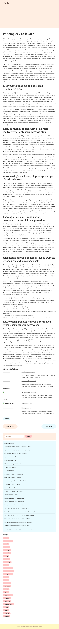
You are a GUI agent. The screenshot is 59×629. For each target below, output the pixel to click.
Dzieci (6, 544)
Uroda (6, 607)
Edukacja (7, 550)
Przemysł (6, 583)
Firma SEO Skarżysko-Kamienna (13, 474)
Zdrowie (6, 418)
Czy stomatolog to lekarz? (29, 381)
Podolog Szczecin (27, 403)
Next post (49, 426)
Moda (6, 565)
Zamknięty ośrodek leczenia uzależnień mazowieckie (19, 515)
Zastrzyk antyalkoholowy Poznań (13, 491)
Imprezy (6, 559)
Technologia (7, 595)
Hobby (6, 556)
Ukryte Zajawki (8, 604)
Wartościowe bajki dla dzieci (12, 463)
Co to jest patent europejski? (12, 477)
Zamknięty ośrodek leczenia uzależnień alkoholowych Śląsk (21, 512)
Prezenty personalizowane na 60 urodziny (16, 505)
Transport (7, 598)
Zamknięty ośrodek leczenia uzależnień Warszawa (18, 518)
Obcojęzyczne (8, 574)
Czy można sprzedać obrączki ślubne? (15, 481)
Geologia (6, 553)
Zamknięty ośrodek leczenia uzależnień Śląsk (17, 508)
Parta (6, 2)
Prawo (6, 580)
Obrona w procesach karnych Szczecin (15, 453)
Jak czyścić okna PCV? (10, 470)
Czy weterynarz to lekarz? (29, 392)
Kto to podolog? (26, 408)
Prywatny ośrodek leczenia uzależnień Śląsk (17, 525)
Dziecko (6, 547)
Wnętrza (6, 613)
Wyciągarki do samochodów (12, 484)
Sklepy (6, 589)
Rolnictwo (7, 586)
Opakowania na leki (10, 457)
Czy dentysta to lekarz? (28, 372)
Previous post (10, 426)
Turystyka (7, 601)
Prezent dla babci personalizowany (14, 498)
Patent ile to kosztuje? (10, 467)
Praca (6, 577)
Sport (5, 592)
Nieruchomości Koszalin (11, 494)
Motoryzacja (7, 568)
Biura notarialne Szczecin (11, 488)
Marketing (7, 562)
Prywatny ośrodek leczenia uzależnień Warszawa (18, 522)
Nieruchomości (8, 571)
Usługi (6, 610)
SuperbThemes (38, 626)
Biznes (6, 538)
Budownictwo (8, 541)
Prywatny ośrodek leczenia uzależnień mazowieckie (19, 529)
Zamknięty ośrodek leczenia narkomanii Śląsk (17, 446)
